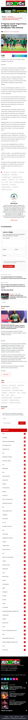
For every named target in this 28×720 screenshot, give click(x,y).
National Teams (14, 460)
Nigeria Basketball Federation (13, 611)
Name (4, 249)
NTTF (13, 646)
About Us (17, 716)
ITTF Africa (13, 607)
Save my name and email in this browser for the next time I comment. (14, 262)
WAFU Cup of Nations (13, 557)
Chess (13, 603)
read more (5, 374)
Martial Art (11, 179)
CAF (14, 464)
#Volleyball (5, 400)
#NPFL (7, 395)
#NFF (19, 392)
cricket (14, 541)
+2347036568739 (13, 668)
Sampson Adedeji (14, 294)
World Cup (15, 187)
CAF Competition (14, 445)
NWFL (11, 182)
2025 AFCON (21, 172)
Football (14, 437)
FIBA (13, 634)
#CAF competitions (6, 390)
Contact (6, 716)
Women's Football (6, 187)
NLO (14, 553)
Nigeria (22, 179)
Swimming (13, 592)
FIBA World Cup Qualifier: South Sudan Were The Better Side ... (18, 296)
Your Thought (6, 238)
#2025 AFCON (21, 385)
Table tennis (14, 545)
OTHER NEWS (13, 584)
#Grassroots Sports (18, 390)
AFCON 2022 (13, 649)
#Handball (4, 392)
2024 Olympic (14, 172)
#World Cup (5, 402)
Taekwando (13, 615)
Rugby (13, 580)
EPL (14, 507)
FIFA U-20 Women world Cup (13, 630)
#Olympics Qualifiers (7, 397)
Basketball (17, 31)
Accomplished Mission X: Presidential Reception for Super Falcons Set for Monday (13, 276)
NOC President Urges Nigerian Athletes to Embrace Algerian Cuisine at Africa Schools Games (13, 285)
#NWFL (12, 395)
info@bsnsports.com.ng (10, 670)
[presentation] (10, 423)
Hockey (13, 599)
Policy (11, 716)
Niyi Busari (7, 31)
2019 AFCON (6, 172)
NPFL (7, 182)
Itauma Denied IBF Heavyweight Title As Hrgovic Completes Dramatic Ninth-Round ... (17, 703)
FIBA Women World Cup (13, 638)
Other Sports (5, 184)
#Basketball (15, 387)
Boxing (14, 491)
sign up (22, 422)
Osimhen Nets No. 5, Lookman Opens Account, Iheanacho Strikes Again (17, 695)
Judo (13, 626)
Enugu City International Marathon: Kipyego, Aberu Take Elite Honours (17, 688)
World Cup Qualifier (7, 189)
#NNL (3, 395)
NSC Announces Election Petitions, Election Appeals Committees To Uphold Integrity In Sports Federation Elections (13, 327)
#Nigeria (24, 392)
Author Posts (14, 220)
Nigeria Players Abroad (7, 320)
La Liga (14, 522)
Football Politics (14, 526)
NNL (3, 182)
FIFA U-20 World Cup (14, 499)
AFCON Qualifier (6, 174)
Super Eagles (14, 449)
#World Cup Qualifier (15, 402)
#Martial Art (12, 392)
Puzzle (4, 255)
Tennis (13, 561)
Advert (21, 716)
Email (16, 249)
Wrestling (13, 568)
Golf (13, 572)
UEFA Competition (14, 511)
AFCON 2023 (13, 622)
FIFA (14, 472)
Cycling (13, 595)
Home (4, 16)
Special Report (13, 549)
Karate (13, 619)
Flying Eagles (13, 487)
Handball (4, 179)
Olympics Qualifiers (19, 182)
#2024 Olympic (12, 385)
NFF (17, 179)
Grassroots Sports (17, 177)
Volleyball (13, 184)
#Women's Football (15, 400)
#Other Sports (17, 397)
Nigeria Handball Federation (13, 642)
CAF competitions (6, 177)
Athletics (14, 495)
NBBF (13, 588)
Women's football (14, 457)
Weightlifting (13, 565)
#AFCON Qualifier (6, 387)
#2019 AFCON (4, 385)
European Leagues (14, 503)
